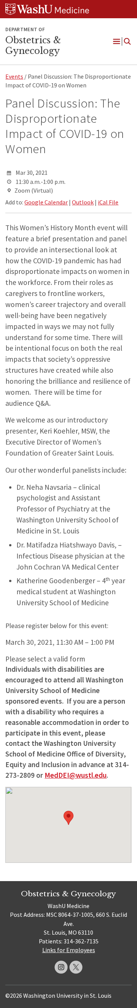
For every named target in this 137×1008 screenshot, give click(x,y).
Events (14, 76)
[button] (68, 818)
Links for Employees (68, 950)
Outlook (83, 202)
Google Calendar (46, 202)
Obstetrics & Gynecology (33, 45)
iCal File (108, 202)
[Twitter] (76, 967)
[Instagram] (61, 967)
